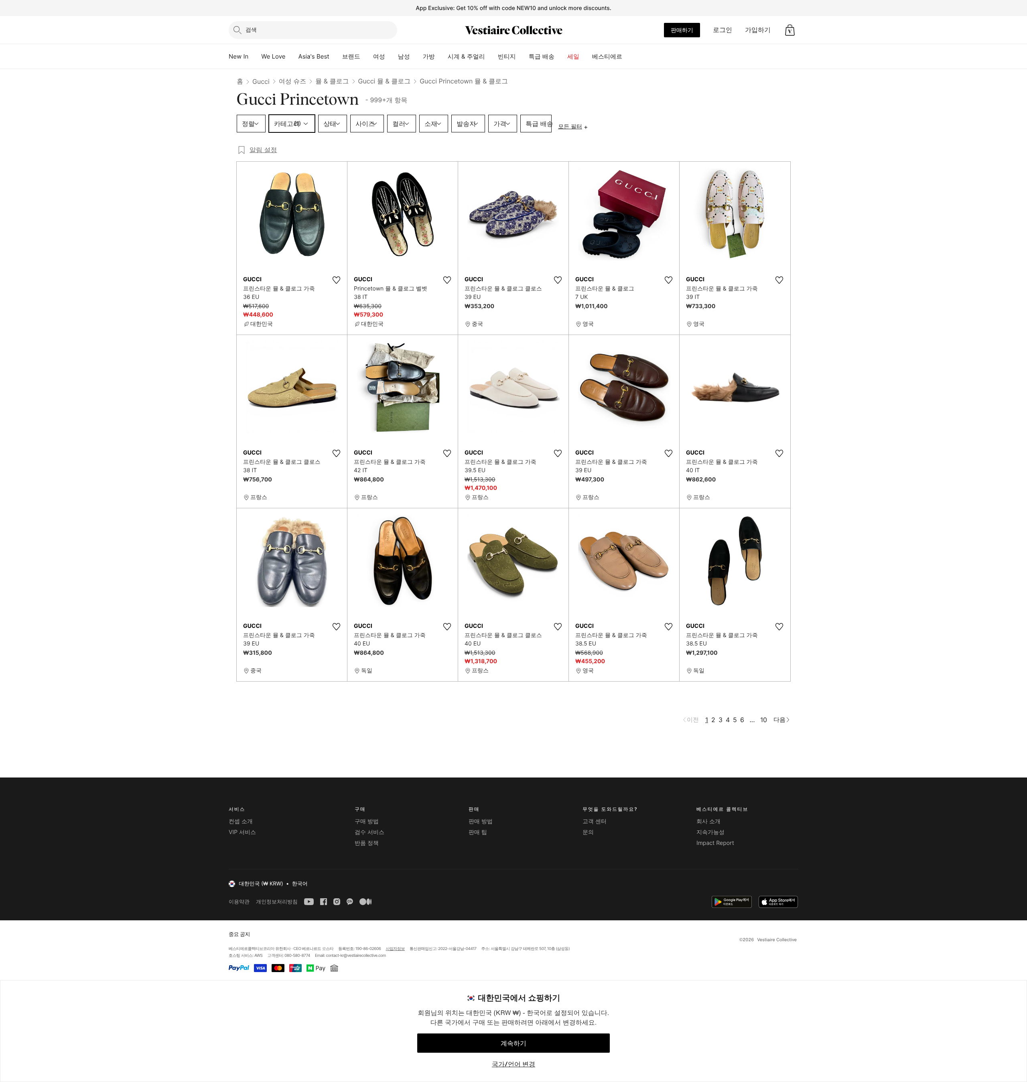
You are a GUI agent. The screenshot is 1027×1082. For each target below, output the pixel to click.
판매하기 (682, 30)
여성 (379, 56)
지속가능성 (710, 832)
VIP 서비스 (242, 832)
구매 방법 (367, 821)
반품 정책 (367, 843)
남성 (404, 56)
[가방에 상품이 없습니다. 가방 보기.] (790, 30)
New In (238, 56)
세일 (573, 56)
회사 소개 (708, 821)
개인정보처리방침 (277, 901)
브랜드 (351, 56)
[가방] (441, 56)
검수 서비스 (369, 832)
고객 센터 (595, 821)
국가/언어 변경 (513, 1064)
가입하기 (758, 30)
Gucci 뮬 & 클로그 (384, 81)
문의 (588, 832)
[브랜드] (366, 56)
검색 (251, 29)
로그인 (722, 30)
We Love (273, 56)
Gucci (261, 81)
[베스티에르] (628, 56)
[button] (790, 30)
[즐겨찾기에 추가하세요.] (336, 280)
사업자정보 (395, 948)
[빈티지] (522, 56)
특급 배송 (541, 56)
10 (763, 720)
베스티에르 (607, 56)
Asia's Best (313, 56)
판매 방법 (481, 821)
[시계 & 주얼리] (491, 56)
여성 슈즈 (292, 81)
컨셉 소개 (241, 821)
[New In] (255, 56)
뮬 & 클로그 (332, 81)
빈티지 (507, 56)
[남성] (416, 56)
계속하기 (513, 1043)
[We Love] (292, 56)
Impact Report (715, 843)
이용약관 (239, 901)
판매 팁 (478, 832)
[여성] (391, 56)
